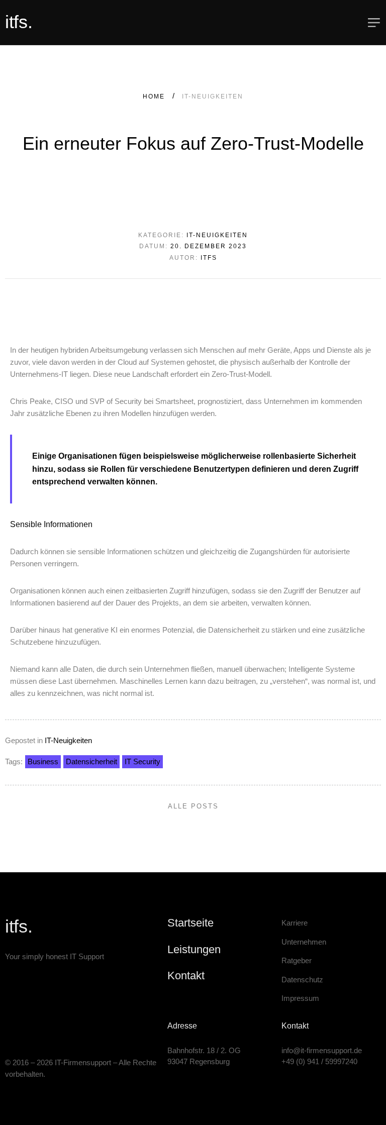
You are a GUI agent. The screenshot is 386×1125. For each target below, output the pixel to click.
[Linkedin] (8, 1027)
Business (43, 761)
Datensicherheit (91, 761)
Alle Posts (193, 806)
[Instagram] (23, 1027)
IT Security (142, 761)
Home (154, 96)
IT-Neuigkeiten (68, 740)
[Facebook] (37, 1027)
